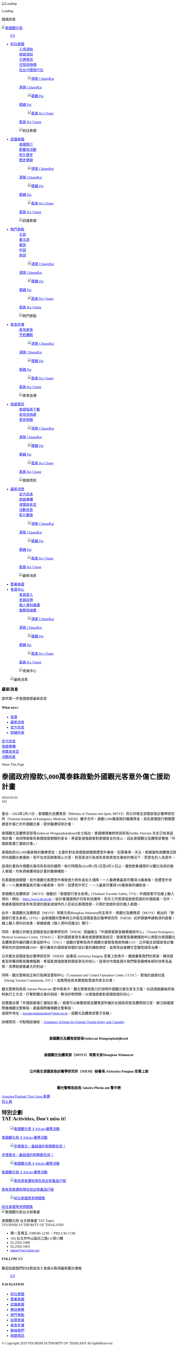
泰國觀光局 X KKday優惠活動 (25, 1137)
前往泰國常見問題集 (17, 1207)
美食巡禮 (17, 1325)
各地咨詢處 (27, 414)
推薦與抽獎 (27, 610)
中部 (22, 250)
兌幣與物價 (27, 65)
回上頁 (7, 1101)
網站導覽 (17, 1310)
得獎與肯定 (27, 505)
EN (12, 35)
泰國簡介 (26, 144)
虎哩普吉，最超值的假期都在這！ (28, 1155)
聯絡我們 (17, 1330)
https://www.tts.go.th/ (37, 899)
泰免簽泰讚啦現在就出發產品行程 (28, 1189)
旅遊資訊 (17, 1335)
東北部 (24, 240)
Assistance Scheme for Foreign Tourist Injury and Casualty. (84, 1022)
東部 (22, 245)
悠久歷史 (26, 155)
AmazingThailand (14, 1096)
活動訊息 (26, 510)
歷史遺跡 (26, 160)
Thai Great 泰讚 (38, 1096)
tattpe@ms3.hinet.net (24, 1250)
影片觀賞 (26, 515)
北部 (22, 234)
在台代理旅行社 (31, 70)
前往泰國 (17, 1294)
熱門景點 (17, 1315)
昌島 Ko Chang (30, 122)
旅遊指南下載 (29, 409)
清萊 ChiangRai (30, 87)
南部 (22, 255)
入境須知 (26, 49)
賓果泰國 (17, 1299)
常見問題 (26, 420)
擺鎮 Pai (25, 104)
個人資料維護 (29, 605)
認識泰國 (17, 1304)
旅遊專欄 (26, 499)
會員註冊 (26, 600)
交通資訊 (26, 59)
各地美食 (26, 330)
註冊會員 (17, 1320)
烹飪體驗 (26, 335)
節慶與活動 (27, 150)
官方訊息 (26, 494)
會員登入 (26, 595)
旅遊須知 (26, 54)
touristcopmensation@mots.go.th (45, 1013)
